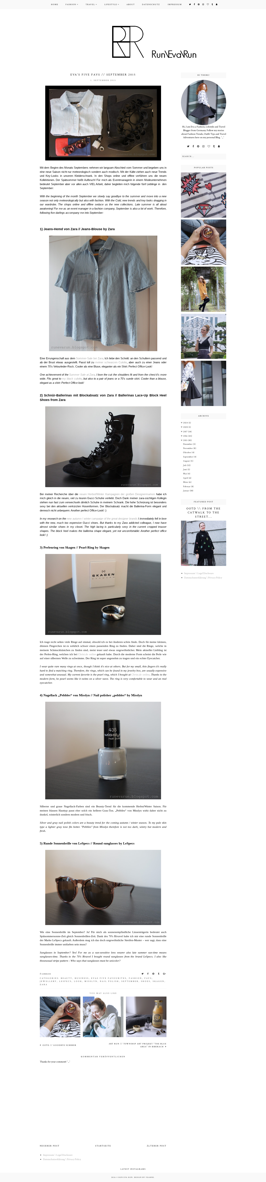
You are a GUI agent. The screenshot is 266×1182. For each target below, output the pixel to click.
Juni (185, 469)
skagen (158, 981)
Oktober (187, 452)
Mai (185, 473)
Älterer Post (156, 1146)
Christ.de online (87, 654)
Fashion (71, 4)
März (186, 482)
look (78, 981)
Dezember (188, 444)
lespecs (65, 981)
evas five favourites (108, 978)
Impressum (175, 4)
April (186, 478)
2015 (185, 440)
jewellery (48, 981)
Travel (90, 4)
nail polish (109, 981)
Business (82, 978)
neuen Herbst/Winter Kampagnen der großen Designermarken (117, 494)
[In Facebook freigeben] (148, 973)
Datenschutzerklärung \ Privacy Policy (203, 577)
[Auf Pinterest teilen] (153, 973)
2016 (185, 436)
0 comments (45, 973)
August (187, 461)
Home (54, 4)
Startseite (103, 1146)
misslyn (91, 981)
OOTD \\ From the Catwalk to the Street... (203, 513)
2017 (185, 431)
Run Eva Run (126, 1177)
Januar (186, 490)
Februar (187, 486)
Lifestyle (110, 4)
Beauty (66, 978)
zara (44, 984)
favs (148, 978)
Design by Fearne (144, 1177)
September (130, 981)
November (188, 448)
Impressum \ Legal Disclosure (199, 573)
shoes (145, 981)
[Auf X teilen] (143, 973)
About (130, 4)
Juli (185, 465)
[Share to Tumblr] (159, 973)
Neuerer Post (50, 1146)
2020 (186, 427)
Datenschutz (151, 4)
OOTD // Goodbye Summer (59, 1045)
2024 (186, 422)
